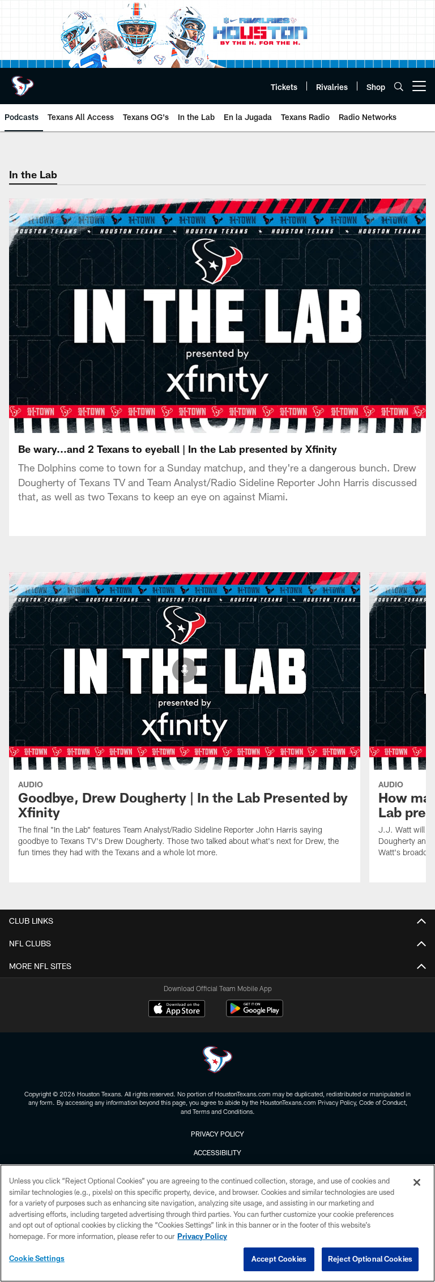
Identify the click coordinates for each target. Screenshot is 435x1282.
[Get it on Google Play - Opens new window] (255, 1014)
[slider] (217, 404)
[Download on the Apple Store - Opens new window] (177, 1009)
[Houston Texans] (217, 1061)
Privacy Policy (217, 1134)
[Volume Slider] (342, 422)
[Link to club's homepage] (22, 81)
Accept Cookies (278, 1258)
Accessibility (217, 1152)
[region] (217, 1223)
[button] (145, 315)
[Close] (416, 1182)
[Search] (398, 86)
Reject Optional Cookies (370, 1258)
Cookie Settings (37, 1258)
